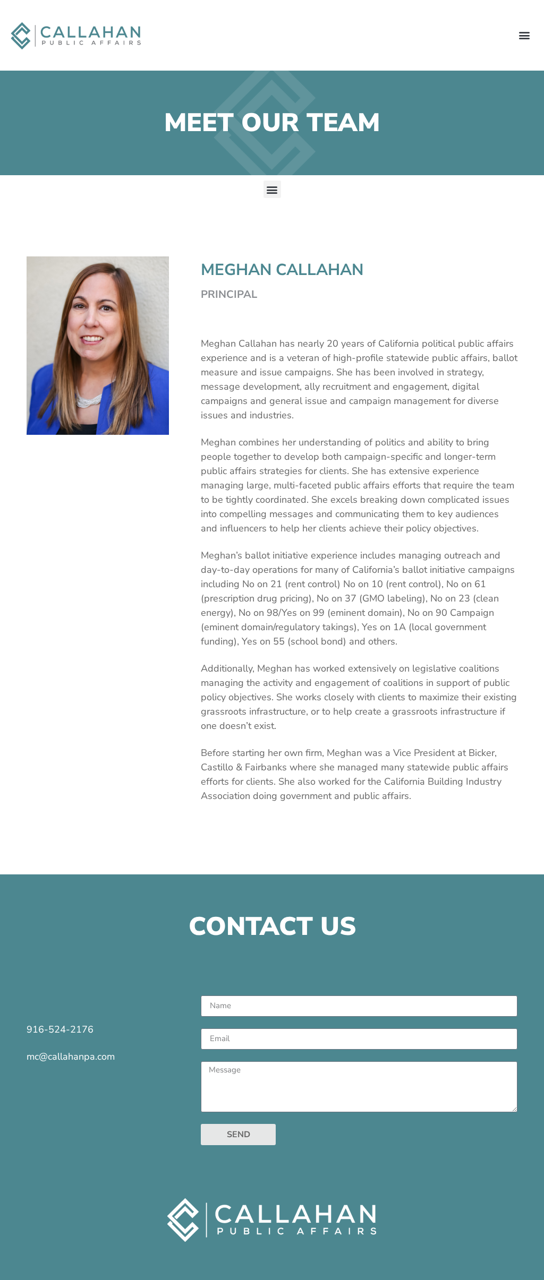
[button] (524, 35)
